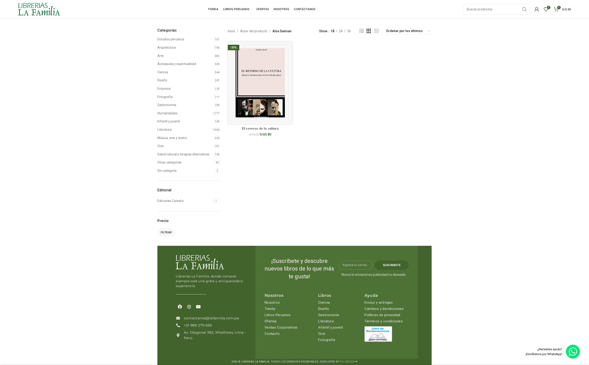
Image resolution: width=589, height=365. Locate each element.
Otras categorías (169, 162)
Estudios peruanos (170, 39)
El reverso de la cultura (260, 128)
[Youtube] (198, 307)
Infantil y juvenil (168, 121)
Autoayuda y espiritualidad (176, 64)
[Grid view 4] (376, 31)
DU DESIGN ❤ (348, 361)
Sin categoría (166, 170)
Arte (160, 56)
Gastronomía (166, 105)
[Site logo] (39, 9)
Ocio (160, 146)
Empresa (163, 88)
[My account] (536, 9)
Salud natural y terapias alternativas (183, 154)
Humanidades (167, 113)
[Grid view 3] (369, 31)
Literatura (164, 129)
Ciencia (162, 72)
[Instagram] (189, 307)
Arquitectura (166, 47)
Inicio (231, 31)
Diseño (162, 80)
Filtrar (166, 232)
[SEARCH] (524, 9)
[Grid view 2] (361, 31)
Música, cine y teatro (172, 138)
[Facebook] (180, 307)
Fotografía (165, 97)
